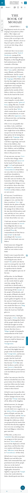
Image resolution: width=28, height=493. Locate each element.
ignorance (18, 116)
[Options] (24, 7)
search (22, 224)
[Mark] (2, 24)
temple (23, 472)
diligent (7, 331)
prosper (10, 235)
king (23, 305)
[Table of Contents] (2, 7)
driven (13, 441)
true (17, 202)
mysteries (10, 167)
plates (20, 109)
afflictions (11, 450)
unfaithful (8, 437)
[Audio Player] (23, 488)
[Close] (2, 21)
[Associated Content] (27, 27)
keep (12, 230)
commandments (10, 170)
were (22, 156)
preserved (21, 161)
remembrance (11, 453)
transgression (9, 344)
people (20, 290)
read (10, 165)
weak (15, 363)
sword (7, 416)
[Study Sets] (14, 7)
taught (20, 77)
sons (10, 70)
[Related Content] (21, 7)
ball (22, 416)
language (10, 79)
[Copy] (2, 28)
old (10, 262)
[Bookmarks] (18, 7)
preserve (11, 367)
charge (15, 399)
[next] (21, 491)
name (15, 318)
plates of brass (11, 411)
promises (18, 237)
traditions (8, 190)
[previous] (7, 491)
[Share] (2, 30)
